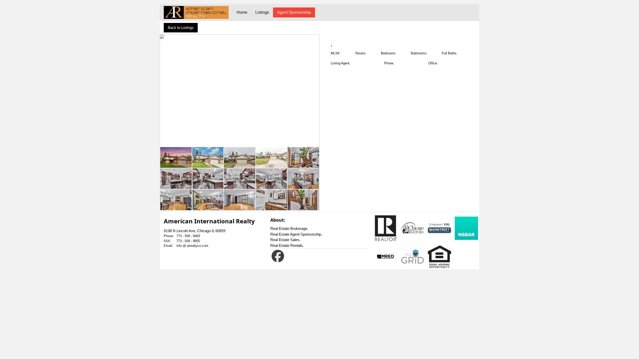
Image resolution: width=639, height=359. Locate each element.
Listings (262, 12)
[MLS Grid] (412, 256)
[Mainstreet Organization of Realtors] (439, 228)
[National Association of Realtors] (385, 228)
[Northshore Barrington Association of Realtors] (466, 228)
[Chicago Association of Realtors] (412, 228)
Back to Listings (181, 27)
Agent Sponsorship (294, 12)
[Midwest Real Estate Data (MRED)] (385, 257)
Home (242, 12)
